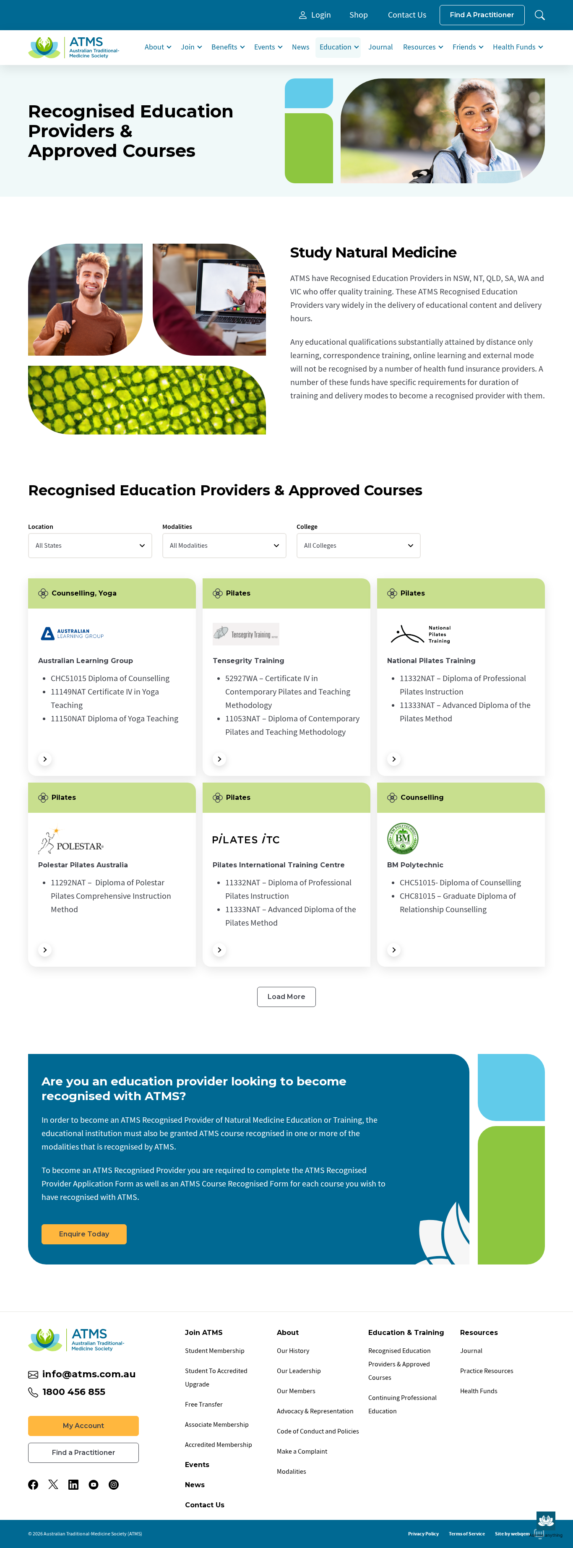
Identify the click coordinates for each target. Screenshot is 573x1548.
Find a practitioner (482, 15)
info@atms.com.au (89, 1374)
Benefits (224, 47)
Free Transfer (204, 1404)
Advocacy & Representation (315, 1411)
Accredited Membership (218, 1445)
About (154, 47)
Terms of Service (467, 1533)
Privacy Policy (423, 1533)
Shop (358, 15)
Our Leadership (299, 1371)
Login (321, 15)
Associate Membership (217, 1425)
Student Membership (215, 1351)
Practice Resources (486, 1371)
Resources (419, 47)
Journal (380, 47)
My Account (83, 1426)
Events (264, 47)
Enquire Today (84, 1234)
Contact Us (407, 15)
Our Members (296, 1391)
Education (336, 47)
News (301, 47)
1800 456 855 (73, 1391)
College (112, 677)
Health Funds (514, 47)
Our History (293, 1351)
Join (188, 47)
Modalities (291, 1471)
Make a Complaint (302, 1451)
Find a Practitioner (83, 1453)
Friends (464, 47)
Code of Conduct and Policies (318, 1431)
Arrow (45, 759)
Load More (286, 997)
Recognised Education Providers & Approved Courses (399, 1364)
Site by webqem (512, 1533)
